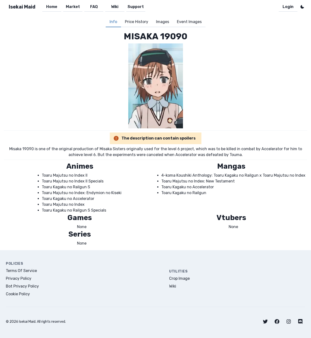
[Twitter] (265, 321)
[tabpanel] (155, 138)
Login (288, 6)
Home (51, 6)
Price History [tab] (136, 21)
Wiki (114, 6)
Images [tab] (162, 21)
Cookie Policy (18, 294)
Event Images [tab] (189, 21)
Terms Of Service (21, 270)
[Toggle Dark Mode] (302, 7)
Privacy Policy (18, 278)
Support (136, 6)
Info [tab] (113, 21)
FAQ (94, 6)
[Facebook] (277, 321)
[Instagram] (289, 321)
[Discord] (300, 321)
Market (73, 6)
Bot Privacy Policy (22, 286)
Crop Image (179, 278)
